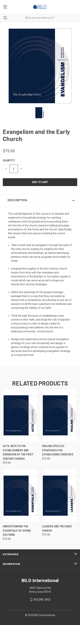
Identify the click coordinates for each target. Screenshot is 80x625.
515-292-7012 (41, 599)
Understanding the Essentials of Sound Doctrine (17, 530)
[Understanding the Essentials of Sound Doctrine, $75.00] (20, 496)
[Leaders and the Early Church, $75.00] (60, 496)
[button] (40, 200)
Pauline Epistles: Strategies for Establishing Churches (57, 450)
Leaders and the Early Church (57, 528)
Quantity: (9, 160)
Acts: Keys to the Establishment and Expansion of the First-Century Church (18, 452)
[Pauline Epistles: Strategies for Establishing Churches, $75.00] (60, 415)
